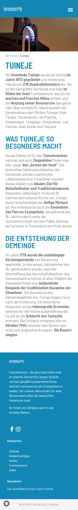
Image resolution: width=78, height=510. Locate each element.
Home (13, 56)
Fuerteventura (18, 465)
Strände (14, 451)
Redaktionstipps (19, 456)
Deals (12, 470)
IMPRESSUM (25, 504)
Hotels (13, 461)
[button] (70, 10)
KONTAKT (54, 504)
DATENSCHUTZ (40, 504)
